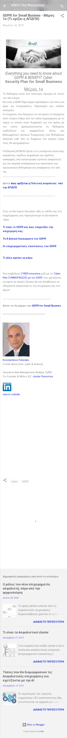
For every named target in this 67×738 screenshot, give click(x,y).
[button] (62, 16)
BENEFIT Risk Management (27, 5)
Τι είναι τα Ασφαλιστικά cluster (26, 632)
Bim (42, 731)
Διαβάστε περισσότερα (48, 621)
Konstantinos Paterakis (16, 360)
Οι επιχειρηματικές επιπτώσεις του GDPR (29, 246)
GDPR (25, 481)
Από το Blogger (35, 724)
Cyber (14, 481)
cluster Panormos (43, 376)
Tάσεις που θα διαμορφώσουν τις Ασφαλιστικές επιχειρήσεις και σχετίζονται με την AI (27, 676)
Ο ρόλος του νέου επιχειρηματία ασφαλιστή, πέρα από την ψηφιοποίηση (26, 588)
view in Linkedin (11, 394)
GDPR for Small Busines (46, 305)
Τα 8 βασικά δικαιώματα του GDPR (24, 238)
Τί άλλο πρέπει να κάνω (17, 257)
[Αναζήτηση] (62, 7)
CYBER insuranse (30, 273)
